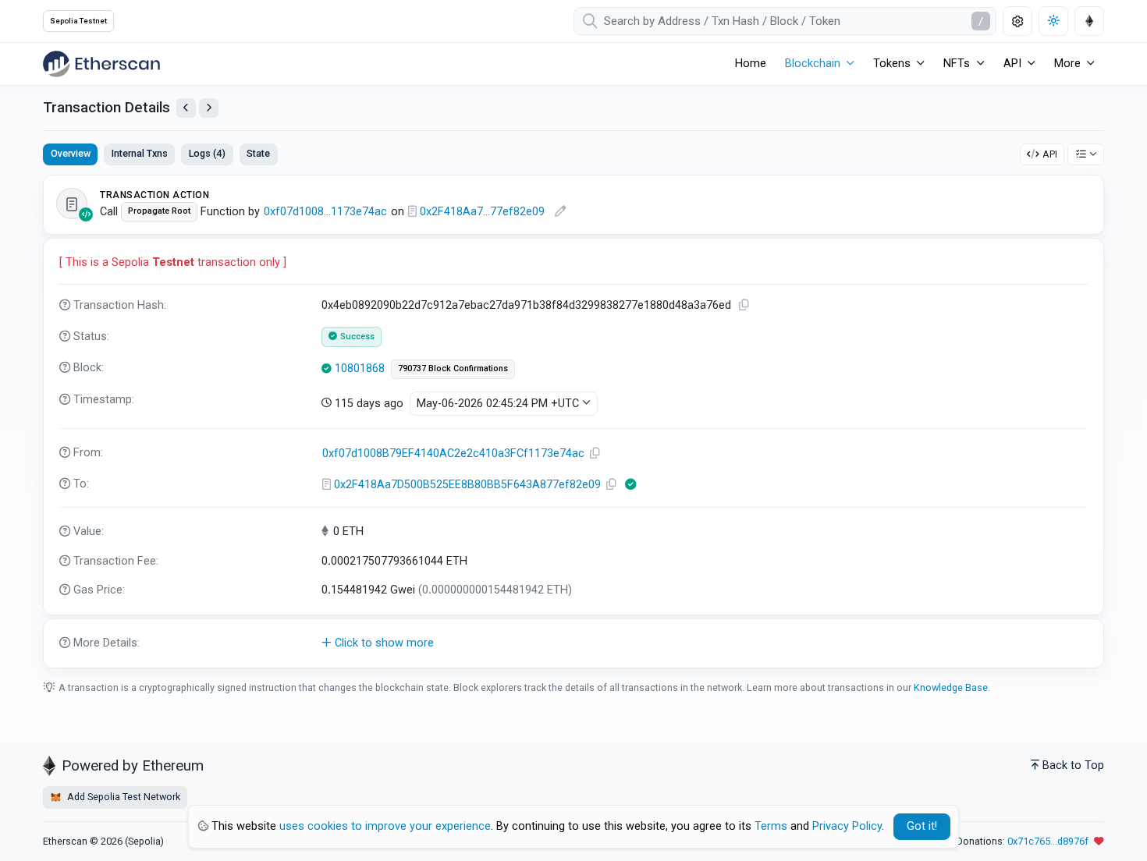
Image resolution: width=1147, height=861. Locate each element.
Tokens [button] (892, 63)
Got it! (922, 826)
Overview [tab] (71, 153)
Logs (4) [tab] (207, 153)
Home (750, 63)
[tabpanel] (573, 421)
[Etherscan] (101, 64)
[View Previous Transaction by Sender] (186, 108)
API (1049, 154)
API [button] (1012, 63)
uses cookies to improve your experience (385, 826)
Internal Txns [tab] (140, 153)
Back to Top (1073, 765)
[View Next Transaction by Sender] (208, 108)
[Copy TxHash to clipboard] (744, 305)
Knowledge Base (951, 687)
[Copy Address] (595, 453)
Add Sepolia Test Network (122, 797)
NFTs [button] (956, 63)
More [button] (1067, 63)
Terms (771, 826)
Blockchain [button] (812, 63)
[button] (573, 643)
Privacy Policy (847, 826)
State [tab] (258, 153)
